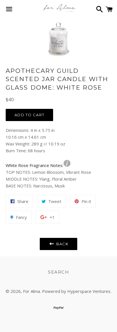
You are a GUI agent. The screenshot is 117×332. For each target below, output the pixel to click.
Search (58, 272)
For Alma (31, 291)
